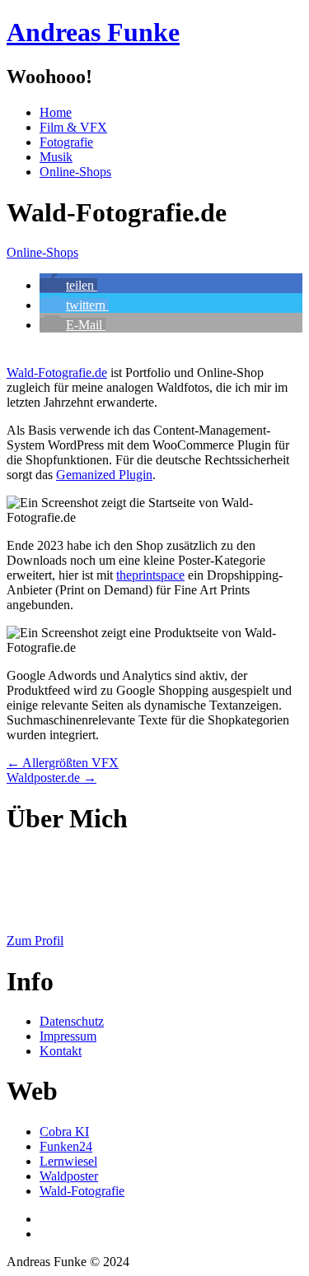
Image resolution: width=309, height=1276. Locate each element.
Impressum (68, 1036)
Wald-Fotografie (82, 1191)
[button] (68, 285)
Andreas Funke (93, 32)
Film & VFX (73, 127)
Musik (56, 157)
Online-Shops (75, 172)
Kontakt (61, 1051)
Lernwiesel (68, 1161)
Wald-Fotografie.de (57, 373)
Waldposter (69, 1176)
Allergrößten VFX (63, 763)
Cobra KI (64, 1132)
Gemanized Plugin (104, 475)
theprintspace (150, 575)
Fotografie (66, 142)
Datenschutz (72, 1021)
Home (56, 112)
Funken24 (66, 1146)
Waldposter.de (51, 778)
